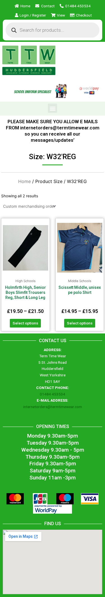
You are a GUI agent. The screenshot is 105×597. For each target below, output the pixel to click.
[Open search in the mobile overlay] (52, 30)
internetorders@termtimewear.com (52, 406)
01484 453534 (52, 394)
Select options (25, 323)
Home (24, 181)
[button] (52, 108)
